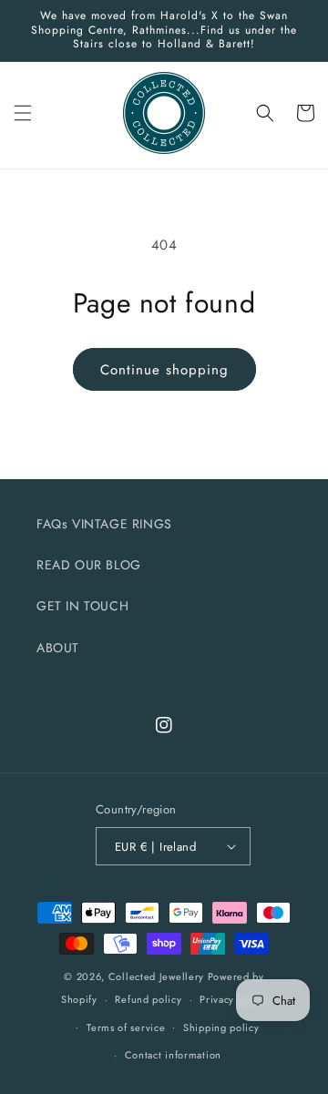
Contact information (173, 1055)
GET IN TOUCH (82, 606)
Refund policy (148, 999)
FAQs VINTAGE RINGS (104, 524)
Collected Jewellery (158, 976)
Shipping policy (221, 1027)
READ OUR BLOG (88, 565)
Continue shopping (164, 370)
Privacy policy (233, 999)
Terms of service (126, 1027)
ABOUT (57, 648)
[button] (23, 113)
